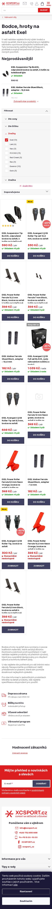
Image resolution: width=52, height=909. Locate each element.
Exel (13, 140)
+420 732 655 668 (28, 832)
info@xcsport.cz (28, 828)
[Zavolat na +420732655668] (31, 3)
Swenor (15, 166)
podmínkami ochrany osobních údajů (23, 791)
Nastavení (26, 891)
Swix (13, 171)
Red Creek (15, 157)
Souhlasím (26, 901)
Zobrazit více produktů (25, 101)
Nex (13, 149)
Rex (12, 162)
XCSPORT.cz (28, 842)
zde (15, 884)
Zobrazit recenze (20, 753)
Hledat (44, 10)
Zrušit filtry (27, 186)
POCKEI (15, 153)
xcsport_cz (28, 846)
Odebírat (41, 783)
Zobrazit (13, 566)
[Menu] (48, 3)
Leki (13, 144)
